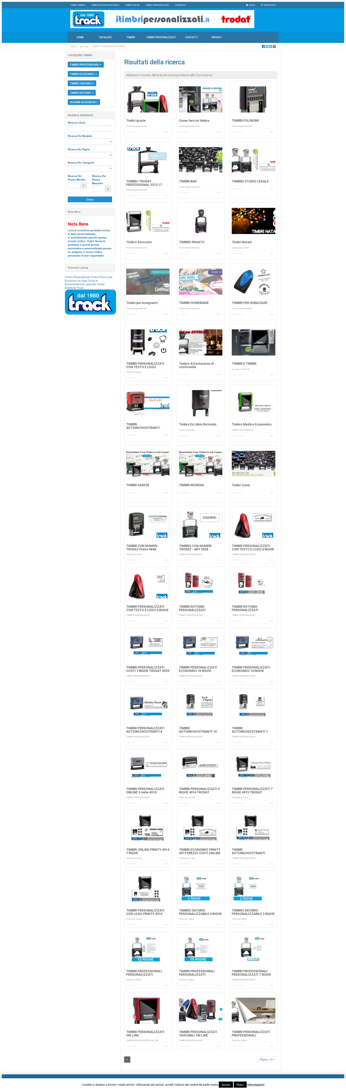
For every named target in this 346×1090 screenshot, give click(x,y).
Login (252, 4)
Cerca (89, 199)
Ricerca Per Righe (79, 149)
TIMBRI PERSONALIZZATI (244, 554)
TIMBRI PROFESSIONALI (85, 64)
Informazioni (255, 1085)
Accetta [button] (226, 1084)
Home (73, 46)
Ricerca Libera (76, 122)
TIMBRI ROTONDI (81, 92)
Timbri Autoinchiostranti (136, 126)
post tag (84, 46)
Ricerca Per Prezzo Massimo (99, 179)
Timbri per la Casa (187, 429)
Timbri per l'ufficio (133, 371)
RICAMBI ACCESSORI (83, 102)
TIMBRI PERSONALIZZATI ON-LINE (142, 1040)
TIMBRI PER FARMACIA (242, 429)
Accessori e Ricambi (241, 369)
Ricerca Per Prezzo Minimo (77, 177)
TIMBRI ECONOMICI (82, 74)
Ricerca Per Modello (80, 136)
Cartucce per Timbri (240, 247)
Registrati (270, 4)
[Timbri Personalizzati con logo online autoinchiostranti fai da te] (173, 19)
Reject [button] (240, 1084)
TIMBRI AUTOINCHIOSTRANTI (108, 46)
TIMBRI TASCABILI (81, 83)
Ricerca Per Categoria (81, 162)
